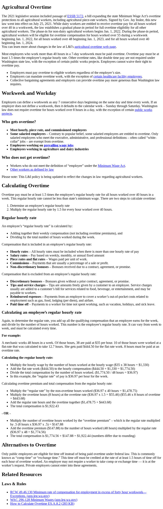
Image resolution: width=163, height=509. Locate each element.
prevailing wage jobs (58, 145)
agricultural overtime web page (95, 46)
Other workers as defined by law (32, 169)
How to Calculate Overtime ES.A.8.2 (42, 503)
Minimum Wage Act (111, 165)
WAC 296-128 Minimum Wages (43, 500)
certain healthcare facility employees (117, 76)
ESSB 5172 (75, 16)
